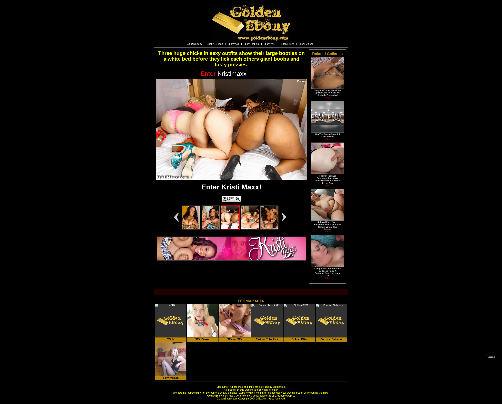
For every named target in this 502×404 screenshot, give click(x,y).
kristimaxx (223, 73)
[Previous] (176, 217)
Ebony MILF (270, 44)
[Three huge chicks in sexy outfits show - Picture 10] (250, 228)
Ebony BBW (287, 44)
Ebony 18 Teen (215, 44)
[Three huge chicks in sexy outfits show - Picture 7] (191, 228)
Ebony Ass (233, 44)
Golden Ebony (194, 44)
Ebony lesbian (251, 44)
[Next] (284, 217)
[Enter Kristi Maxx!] (231, 129)
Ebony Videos (305, 44)
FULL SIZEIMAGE (228, 199)
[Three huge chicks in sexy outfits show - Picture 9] (230, 228)
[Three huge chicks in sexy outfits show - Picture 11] (269, 228)
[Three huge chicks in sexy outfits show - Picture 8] (211, 228)
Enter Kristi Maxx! (231, 187)
